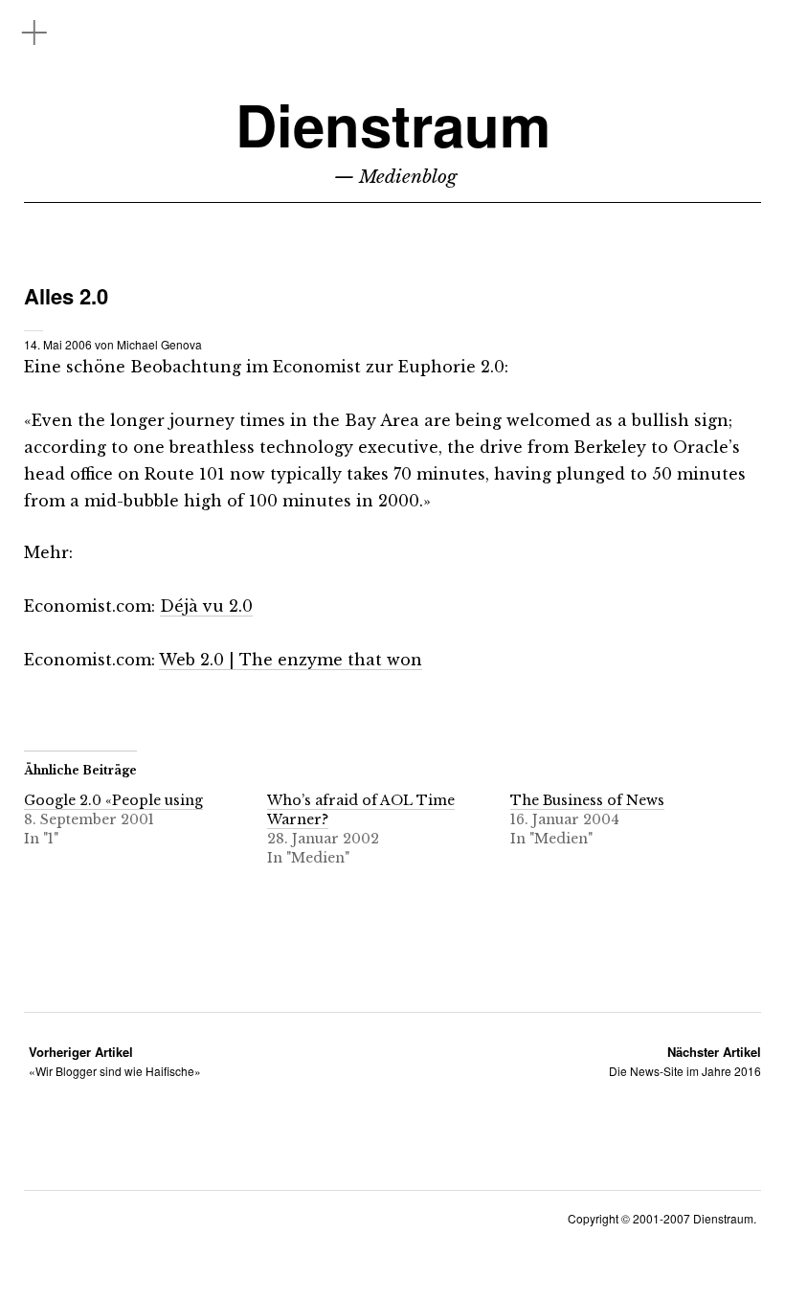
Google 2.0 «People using (113, 800)
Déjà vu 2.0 (206, 606)
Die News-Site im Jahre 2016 (685, 1061)
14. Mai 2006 (58, 344)
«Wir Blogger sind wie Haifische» (115, 1061)
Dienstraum (393, 124)
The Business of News (587, 800)
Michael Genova (159, 344)
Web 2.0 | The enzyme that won (290, 659)
